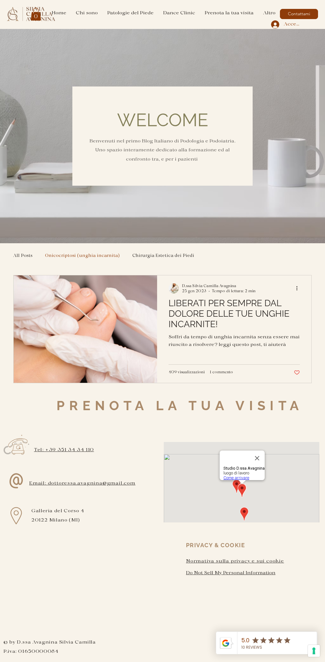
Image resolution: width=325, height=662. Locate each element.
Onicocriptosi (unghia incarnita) (82, 256)
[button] (35, 14)
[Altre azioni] (299, 288)
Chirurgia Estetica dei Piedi (163, 256)
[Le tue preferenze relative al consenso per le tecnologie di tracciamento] (314, 651)
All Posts (22, 256)
